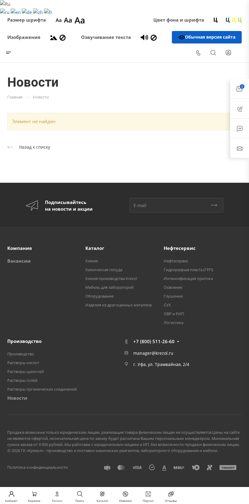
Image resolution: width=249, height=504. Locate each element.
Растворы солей (22, 380)
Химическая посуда (103, 269)
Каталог (94, 248)
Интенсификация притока (188, 278)
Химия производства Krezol (111, 278)
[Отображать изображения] (53, 37)
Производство (24, 341)
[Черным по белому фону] (215, 20)
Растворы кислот (23, 362)
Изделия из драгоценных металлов (118, 305)
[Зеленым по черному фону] (240, 20)
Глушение (173, 296)
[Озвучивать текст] (144, 37)
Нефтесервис (180, 248)
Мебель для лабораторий (109, 287)
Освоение (173, 287)
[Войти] (228, 53)
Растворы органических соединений (42, 389)
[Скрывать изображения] (63, 37)
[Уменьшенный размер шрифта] (58, 20)
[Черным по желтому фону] (234, 20)
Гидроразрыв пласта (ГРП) (188, 269)
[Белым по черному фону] (221, 20)
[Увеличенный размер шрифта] (79, 20)
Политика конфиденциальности (37, 467)
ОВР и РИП (174, 313)
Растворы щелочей (25, 371)
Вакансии (19, 261)
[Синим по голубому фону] (228, 20)
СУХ (167, 305)
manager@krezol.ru (153, 353)
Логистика (173, 322)
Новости (17, 398)
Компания (19, 248)
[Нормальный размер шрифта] (68, 20)
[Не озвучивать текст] (154, 37)
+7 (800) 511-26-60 (154, 341)
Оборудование (99, 296)
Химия (91, 261)
